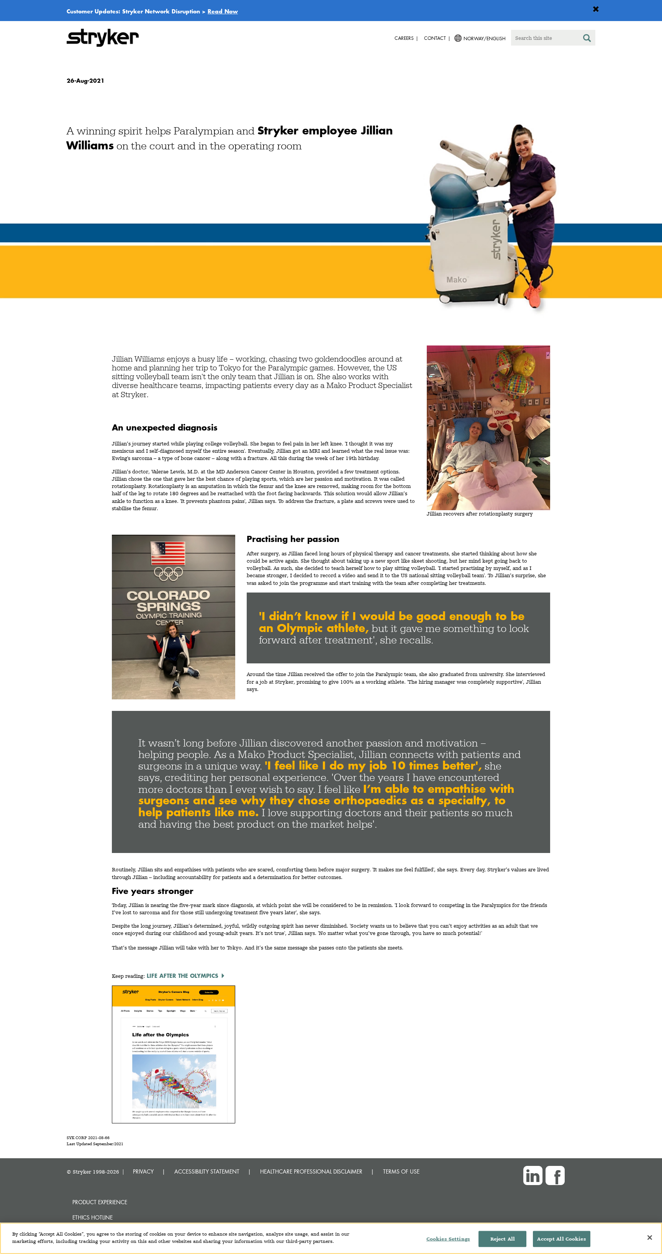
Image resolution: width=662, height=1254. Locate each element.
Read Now (223, 11)
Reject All (502, 1239)
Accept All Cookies (561, 1239)
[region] (331, 1238)
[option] (331, 211)
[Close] (649, 1237)
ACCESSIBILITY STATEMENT (206, 1171)
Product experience (99, 1202)
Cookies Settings (448, 1239)
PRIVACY (143, 1171)
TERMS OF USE (401, 1171)
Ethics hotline (92, 1217)
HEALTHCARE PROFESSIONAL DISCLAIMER (311, 1171)
